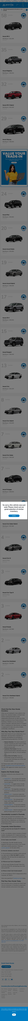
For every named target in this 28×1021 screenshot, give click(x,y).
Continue (14, 515)
